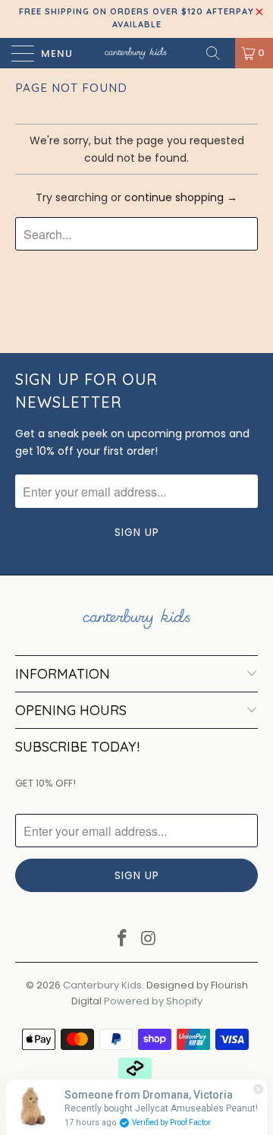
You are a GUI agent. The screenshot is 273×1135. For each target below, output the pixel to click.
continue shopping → (180, 197)
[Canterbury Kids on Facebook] (122, 939)
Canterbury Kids (102, 985)
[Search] (218, 53)
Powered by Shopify (153, 1001)
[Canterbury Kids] (136, 53)
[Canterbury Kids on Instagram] (149, 939)
